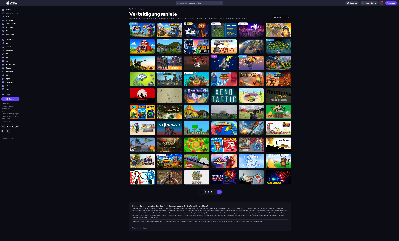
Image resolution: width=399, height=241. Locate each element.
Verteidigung (139, 9)
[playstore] (8, 131)
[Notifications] (381, 3)
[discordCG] (17, 126)
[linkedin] (3, 131)
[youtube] (8, 126)
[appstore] (12, 126)
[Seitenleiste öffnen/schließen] (3, 3)
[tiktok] (3, 126)
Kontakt (12, 99)
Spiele (131, 9)
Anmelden (391, 3)
